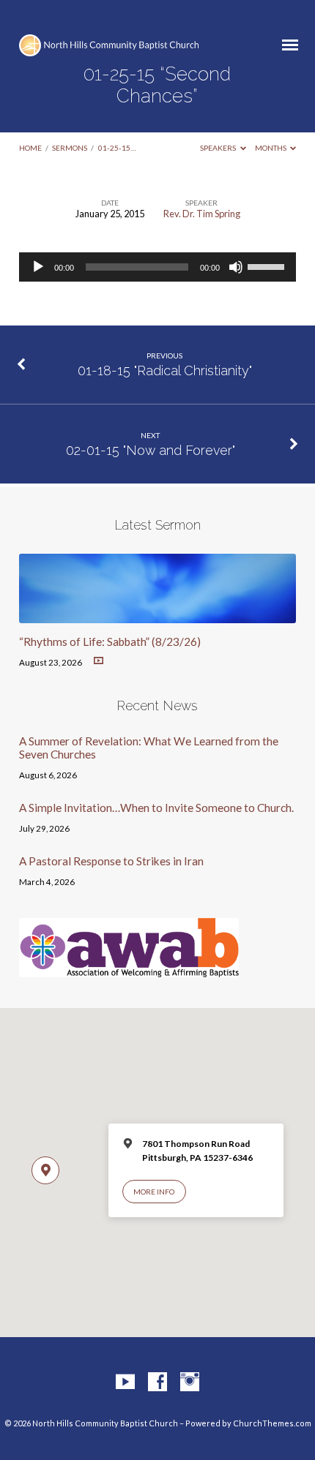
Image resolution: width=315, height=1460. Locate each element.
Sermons (69, 147)
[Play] (38, 267)
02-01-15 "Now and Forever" (150, 450)
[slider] (268, 265)
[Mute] (236, 267)
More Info (153, 1191)
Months (271, 147)
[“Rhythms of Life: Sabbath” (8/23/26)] (157, 614)
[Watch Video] (98, 661)
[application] (157, 267)
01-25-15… (117, 147)
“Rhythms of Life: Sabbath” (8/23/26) (110, 641)
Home (30, 147)
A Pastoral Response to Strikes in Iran (111, 861)
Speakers (218, 147)
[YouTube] (125, 1382)
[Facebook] (157, 1382)
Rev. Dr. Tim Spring (201, 213)
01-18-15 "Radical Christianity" (165, 370)
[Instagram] (189, 1382)
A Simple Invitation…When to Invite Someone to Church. (156, 807)
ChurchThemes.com (272, 1423)
